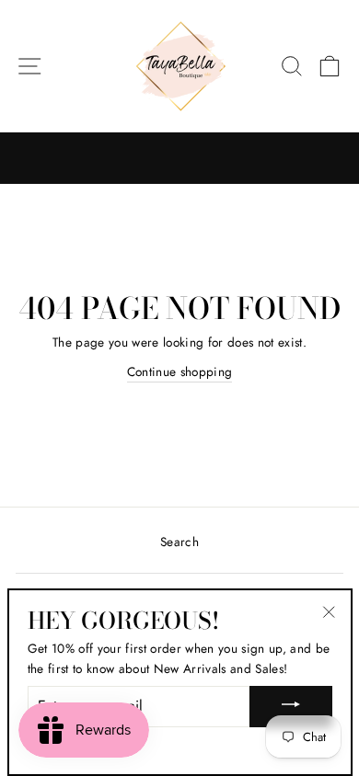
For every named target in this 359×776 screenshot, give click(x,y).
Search (179, 541)
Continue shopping (180, 371)
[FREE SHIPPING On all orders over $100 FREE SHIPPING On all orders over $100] (179, 158)
